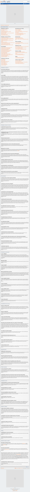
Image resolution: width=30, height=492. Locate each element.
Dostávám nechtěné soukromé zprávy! (19, 38)
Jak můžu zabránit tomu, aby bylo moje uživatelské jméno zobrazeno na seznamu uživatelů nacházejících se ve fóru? (7, 38)
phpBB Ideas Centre (7, 449)
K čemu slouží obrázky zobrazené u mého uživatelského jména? (8, 42)
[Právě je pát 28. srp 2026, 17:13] (28, 25)
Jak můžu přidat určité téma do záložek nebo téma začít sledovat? (21, 53)
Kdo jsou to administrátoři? (18, 29)
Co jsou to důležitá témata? (4, 63)
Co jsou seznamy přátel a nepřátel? (19, 42)
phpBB (18, 150)
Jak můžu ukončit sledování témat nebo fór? (20, 54)
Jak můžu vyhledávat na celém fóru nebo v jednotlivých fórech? (22, 46)
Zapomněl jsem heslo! (3, 33)
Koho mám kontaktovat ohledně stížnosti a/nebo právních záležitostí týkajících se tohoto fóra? (21, 62)
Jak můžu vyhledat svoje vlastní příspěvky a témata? (20, 49)
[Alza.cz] (8, 1)
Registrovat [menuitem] (29, 3)
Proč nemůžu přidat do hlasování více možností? (6, 50)
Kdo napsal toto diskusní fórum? (18, 60)
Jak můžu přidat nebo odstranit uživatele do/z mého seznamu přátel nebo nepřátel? (21, 43)
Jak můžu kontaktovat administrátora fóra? (19, 63)
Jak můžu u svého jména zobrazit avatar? (5, 43)
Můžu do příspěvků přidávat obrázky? (5, 61)
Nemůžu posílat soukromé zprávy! (18, 37)
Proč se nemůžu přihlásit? (4, 32)
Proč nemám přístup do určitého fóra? (5, 51)
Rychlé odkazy (1, 3)
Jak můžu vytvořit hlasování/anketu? (5, 49)
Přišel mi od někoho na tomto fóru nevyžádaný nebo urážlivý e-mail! (21, 39)
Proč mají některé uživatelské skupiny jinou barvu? (20, 33)
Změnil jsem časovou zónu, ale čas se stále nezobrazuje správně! (7, 41)
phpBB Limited (23, 443)
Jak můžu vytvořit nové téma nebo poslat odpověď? (6, 47)
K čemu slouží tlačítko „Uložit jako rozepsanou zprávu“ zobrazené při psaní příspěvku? (7, 55)
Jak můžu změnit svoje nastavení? (4, 37)
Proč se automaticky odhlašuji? (4, 34)
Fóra (3, 3)
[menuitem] (23, 3)
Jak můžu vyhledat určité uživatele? (19, 48)
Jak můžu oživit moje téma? (4, 56)
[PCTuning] (3, 1)
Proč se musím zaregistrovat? (4, 29)
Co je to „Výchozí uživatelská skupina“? (19, 34)
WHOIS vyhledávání (18, 454)
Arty (13, 489)
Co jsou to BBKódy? (3, 59)
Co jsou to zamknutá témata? (4, 64)
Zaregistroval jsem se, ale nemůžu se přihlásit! (6, 31)
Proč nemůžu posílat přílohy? (4, 52)
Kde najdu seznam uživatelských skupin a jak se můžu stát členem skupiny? (21, 32)
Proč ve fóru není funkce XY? (18, 61)
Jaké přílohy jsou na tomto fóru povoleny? (19, 57)
